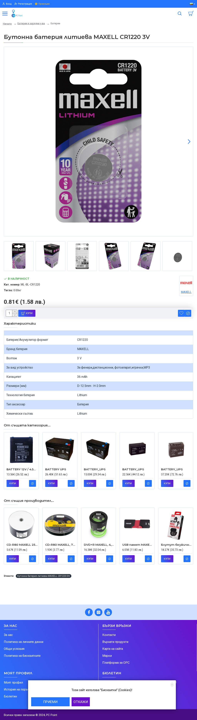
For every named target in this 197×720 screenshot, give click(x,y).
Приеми (50, 702)
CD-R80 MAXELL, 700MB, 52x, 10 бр (60, 545)
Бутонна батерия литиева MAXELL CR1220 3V (43, 575)
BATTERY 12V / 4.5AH (22, 469)
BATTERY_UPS (95, 469)
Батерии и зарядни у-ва (31, 23)
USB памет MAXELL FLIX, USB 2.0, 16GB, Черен (137, 545)
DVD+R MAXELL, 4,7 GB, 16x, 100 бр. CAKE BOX (99, 545)
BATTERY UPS (55, 469)
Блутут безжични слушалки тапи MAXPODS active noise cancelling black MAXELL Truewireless (176, 545)
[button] (8, 141)
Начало (7, 23)
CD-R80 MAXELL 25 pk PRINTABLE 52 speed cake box (22, 545)
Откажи (80, 702)
